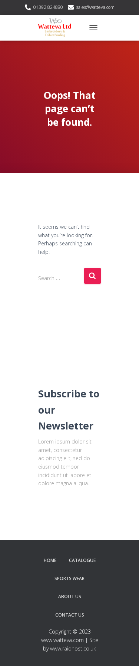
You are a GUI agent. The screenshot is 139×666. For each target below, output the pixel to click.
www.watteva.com (62, 639)
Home (50, 560)
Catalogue (82, 560)
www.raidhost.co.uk (73, 648)
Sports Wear (69, 578)
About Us (69, 596)
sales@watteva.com (95, 7)
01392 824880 (48, 7)
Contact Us (69, 615)
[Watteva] (57, 27)
